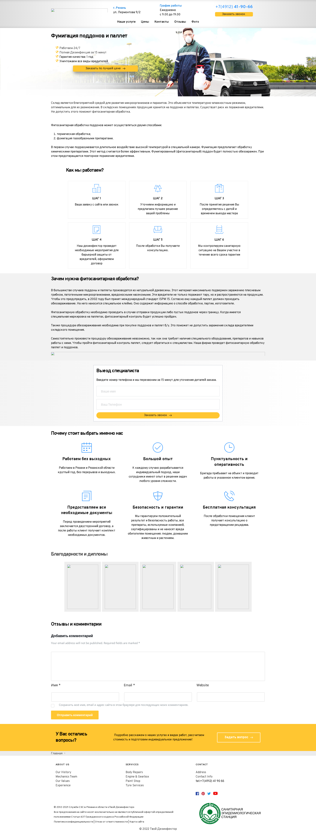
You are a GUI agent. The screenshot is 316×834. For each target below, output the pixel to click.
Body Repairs (134, 772)
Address (201, 772)
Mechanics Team (66, 777)
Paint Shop (133, 781)
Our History (63, 772)
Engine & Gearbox (137, 777)
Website (203, 685)
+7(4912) (234, 7)
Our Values (63, 781)
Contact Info (204, 777)
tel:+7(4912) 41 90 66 (210, 781)
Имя (56, 685)
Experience (63, 785)
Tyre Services (135, 785)
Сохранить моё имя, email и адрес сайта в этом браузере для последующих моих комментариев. (123, 705)
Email (129, 685)
